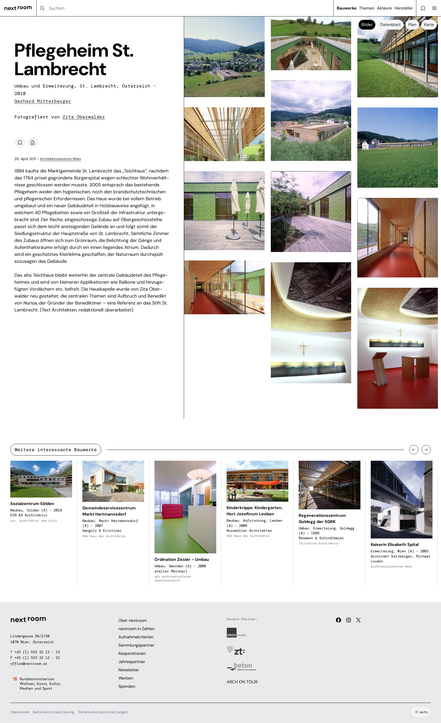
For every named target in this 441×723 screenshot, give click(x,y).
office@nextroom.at (28, 663)
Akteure (384, 8)
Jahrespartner (131, 661)
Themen (366, 8)
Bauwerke (347, 8)
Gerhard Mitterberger (42, 101)
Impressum (19, 712)
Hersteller (403, 8)
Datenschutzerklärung (53, 712)
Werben (125, 678)
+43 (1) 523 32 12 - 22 (37, 657)
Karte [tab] (429, 24)
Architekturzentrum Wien (60, 158)
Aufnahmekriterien (135, 637)
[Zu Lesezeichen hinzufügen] (19, 142)
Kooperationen (132, 653)
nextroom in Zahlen (136, 628)
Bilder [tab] (367, 24)
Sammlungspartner (136, 645)
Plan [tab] (412, 24)
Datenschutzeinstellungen (103, 712)
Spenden (126, 686)
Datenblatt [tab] (390, 24)
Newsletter (128, 670)
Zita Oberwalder (84, 117)
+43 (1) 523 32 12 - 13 (37, 652)
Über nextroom (132, 620)
